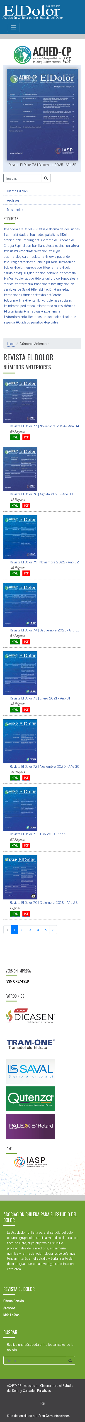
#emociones (13, 294)
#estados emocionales (44, 316)
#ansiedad (62, 289)
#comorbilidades (16, 234)
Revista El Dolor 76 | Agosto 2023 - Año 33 (41, 494)
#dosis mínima (14, 251)
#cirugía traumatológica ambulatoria (32, 253)
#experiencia (50, 311)
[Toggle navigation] (13, 27)
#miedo (28, 294)
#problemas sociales (56, 300)
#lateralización (37, 251)
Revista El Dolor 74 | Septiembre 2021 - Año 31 (44, 630)
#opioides (51, 322)
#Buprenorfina (14, 300)
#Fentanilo (33, 300)
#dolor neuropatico (28, 267)
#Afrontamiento (15, 316)
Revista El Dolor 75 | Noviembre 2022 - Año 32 (44, 562)
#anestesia (67, 273)
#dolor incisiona (46, 273)
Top (42, 1403)
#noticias (40, 284)
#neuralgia (11, 262)
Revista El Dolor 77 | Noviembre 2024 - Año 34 (44, 426)
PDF (26, 437)
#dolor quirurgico (47, 278)
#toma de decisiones (64, 229)
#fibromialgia (13, 311)
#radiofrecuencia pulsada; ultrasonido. (48, 262)
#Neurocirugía (25, 240)
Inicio (11, 343)
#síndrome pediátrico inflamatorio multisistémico (39, 305)
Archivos (13, 200)
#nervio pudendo (57, 256)
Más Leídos (15, 209)
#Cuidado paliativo (29, 322)
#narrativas (32, 311)
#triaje (43, 229)
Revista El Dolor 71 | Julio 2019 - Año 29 (39, 834)
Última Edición (17, 191)
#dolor (8, 267)
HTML (15, 437)
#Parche (55, 294)
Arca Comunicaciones (54, 1415)
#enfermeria (24, 284)
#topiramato (52, 267)
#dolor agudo (24, 278)
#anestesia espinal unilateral (59, 245)
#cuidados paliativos (44, 234)
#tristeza (41, 294)
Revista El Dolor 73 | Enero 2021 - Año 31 (40, 698)
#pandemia (12, 229)
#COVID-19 (29, 229)
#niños (9, 278)
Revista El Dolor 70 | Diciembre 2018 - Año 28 (44, 902)
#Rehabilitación (42, 289)
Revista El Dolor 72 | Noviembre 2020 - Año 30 (44, 766)
